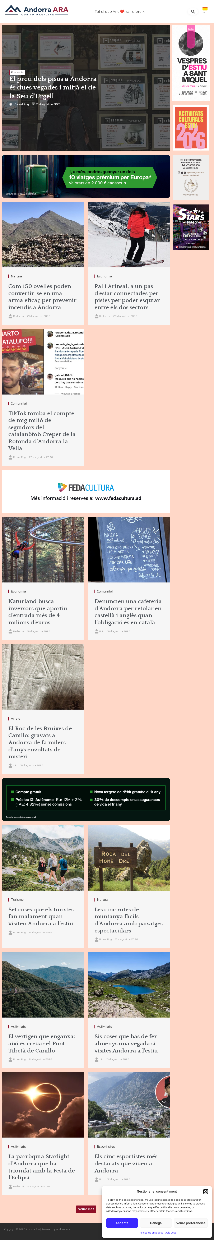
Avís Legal (171, 1232)
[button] (206, 1191)
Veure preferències (190, 1223)
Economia (17, 72)
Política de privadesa (151, 1232)
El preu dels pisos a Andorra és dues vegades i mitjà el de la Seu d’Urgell (53, 87)
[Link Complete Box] (43, 397)
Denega (156, 1223)
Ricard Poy (21, 104)
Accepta (122, 1223)
